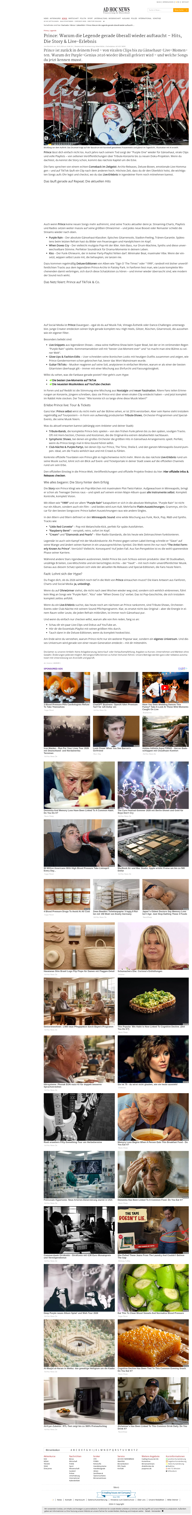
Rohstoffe (97, 1464)
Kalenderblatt (74, 1480)
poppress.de (146, 1468)
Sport (71, 1466)
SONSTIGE (157, 18)
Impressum (80, 1499)
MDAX (46, 1461)
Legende (53, 31)
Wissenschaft (74, 1468)
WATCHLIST (185, 2)
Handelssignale (99, 1468)
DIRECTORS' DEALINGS (94, 21)
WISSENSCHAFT (115, 18)
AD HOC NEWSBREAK (126, 1459)
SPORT (90, 18)
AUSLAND (126, 18)
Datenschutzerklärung (97, 1499)
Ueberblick (81, 25)
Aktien (95, 1471)
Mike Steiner (172, 1499)
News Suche (179, 10)
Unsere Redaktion (156, 1499)
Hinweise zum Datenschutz (122, 1499)
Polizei (71, 1473)
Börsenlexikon (53, 1450)
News (59, 1499)
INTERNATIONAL (145, 18)
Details (147, 1511)
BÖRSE (64, 18)
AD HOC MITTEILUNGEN (51, 21)
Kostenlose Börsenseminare (148, 1462)
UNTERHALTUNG (100, 18)
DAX (45, 1459)
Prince (46, 31)
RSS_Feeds (122, 1466)
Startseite (65, 25)
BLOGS (159, 2)
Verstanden (156, 1511)
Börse (72, 25)
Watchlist (121, 1461)
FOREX (96, 1461)
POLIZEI (134, 18)
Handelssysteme (99, 1466)
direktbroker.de (148, 1466)
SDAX (46, 1466)
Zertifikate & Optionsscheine (99, 1474)
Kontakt (121, 1468)
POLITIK (83, 18)
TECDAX (47, 1464)
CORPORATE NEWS (80, 21)
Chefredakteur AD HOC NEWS (115, 46)
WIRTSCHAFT (73, 18)
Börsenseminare (99, 1478)
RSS (178, 2)
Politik (71, 1464)
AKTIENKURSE (55, 18)
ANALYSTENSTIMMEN (66, 21)
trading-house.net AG (150, 1459)
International (74, 1478)
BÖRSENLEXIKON (168, 2)
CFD (95, 1459)
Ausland (72, 1471)
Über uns (141, 1499)
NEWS (46, 18)
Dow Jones (48, 1468)
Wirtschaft (73, 1461)
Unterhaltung (74, 1476)
